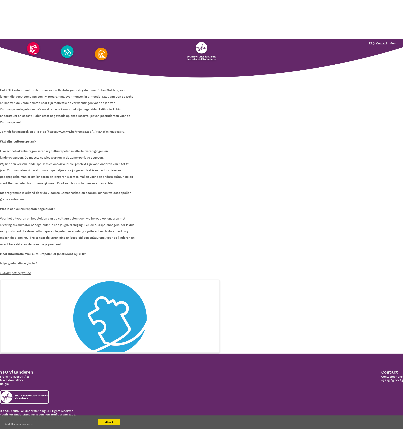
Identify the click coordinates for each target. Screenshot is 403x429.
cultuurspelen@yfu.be (15, 273)
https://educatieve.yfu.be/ (18, 263)
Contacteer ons (392, 376)
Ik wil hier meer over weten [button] (19, 424)
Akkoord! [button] (109, 422)
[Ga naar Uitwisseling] (67, 51)
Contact (381, 43)
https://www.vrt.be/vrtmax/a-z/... (72, 132)
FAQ (372, 43)
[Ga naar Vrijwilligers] (33, 48)
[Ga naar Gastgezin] (101, 54)
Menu (393, 43)
